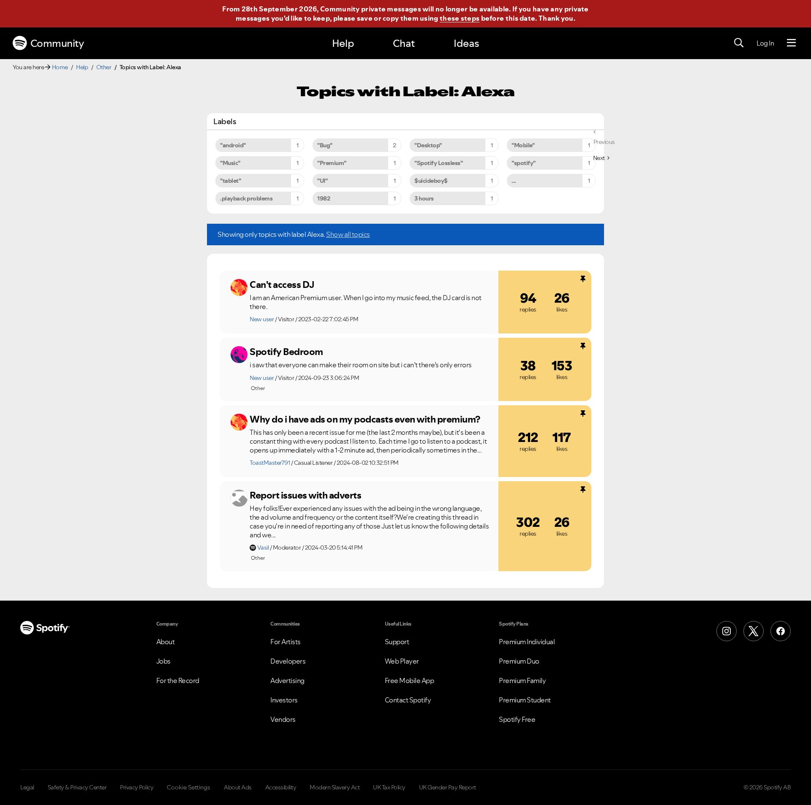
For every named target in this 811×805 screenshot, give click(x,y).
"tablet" (230, 180)
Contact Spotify (408, 700)
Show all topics (348, 234)
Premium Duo (519, 661)
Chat (404, 43)
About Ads (238, 787)
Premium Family (522, 680)
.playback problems (246, 198)
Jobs (163, 661)
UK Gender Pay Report (447, 787)
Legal (27, 787)
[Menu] (791, 43)
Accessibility (281, 787)
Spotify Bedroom (286, 351)
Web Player (402, 661)
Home (60, 67)
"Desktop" (428, 145)
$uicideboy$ (431, 180)
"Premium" (331, 163)
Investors (284, 700)
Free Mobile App (409, 680)
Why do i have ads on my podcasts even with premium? (365, 419)
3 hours (424, 198)
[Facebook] (780, 631)
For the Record (177, 680)
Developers (287, 661)
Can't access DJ (282, 284)
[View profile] (239, 287)
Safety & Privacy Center (77, 787)
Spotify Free (517, 719)
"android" (233, 145)
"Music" (230, 163)
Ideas (466, 43)
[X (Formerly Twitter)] (753, 631)
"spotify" (524, 163)
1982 (323, 198)
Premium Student (525, 700)
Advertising (287, 680)
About (165, 641)
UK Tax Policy (389, 787)
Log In (765, 43)
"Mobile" (523, 145)
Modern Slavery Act (334, 787)
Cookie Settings (188, 787)
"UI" (322, 180)
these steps (459, 18)
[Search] (739, 43)
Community (57, 43)
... (514, 180)
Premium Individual (527, 641)
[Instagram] (726, 631)
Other (104, 67)
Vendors (283, 719)
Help (343, 43)
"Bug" (324, 145)
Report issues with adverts (305, 495)
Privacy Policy (136, 787)
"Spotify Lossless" (438, 163)
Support (397, 641)
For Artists (285, 641)
